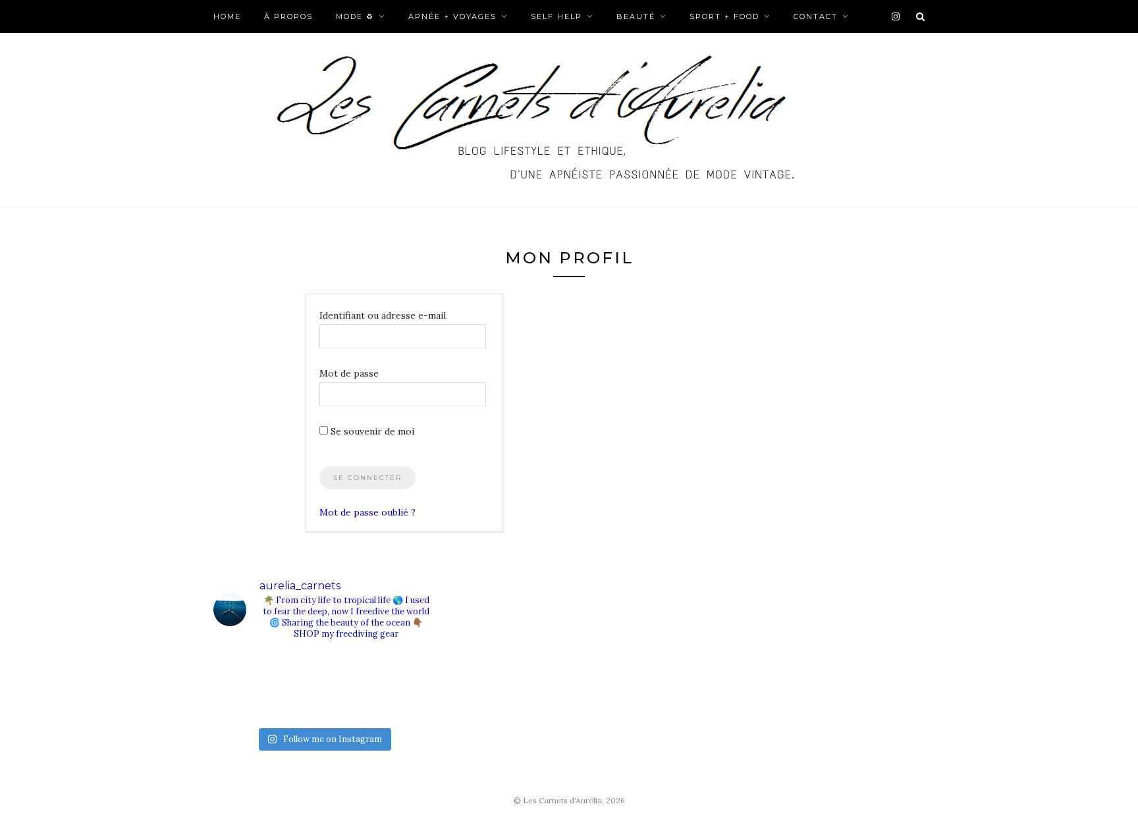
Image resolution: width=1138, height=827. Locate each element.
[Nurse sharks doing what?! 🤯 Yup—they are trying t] (405, 702)
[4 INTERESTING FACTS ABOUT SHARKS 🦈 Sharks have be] (240, 671)
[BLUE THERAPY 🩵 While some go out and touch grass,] (350, 671)
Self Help (556, 16)
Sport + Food (724, 16)
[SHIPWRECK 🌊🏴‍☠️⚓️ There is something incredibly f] (350, 702)
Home (227, 16)
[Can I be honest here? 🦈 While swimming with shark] (240, 702)
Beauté (635, 16)
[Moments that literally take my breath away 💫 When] (295, 702)
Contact (816, 16)
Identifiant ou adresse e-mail (382, 315)
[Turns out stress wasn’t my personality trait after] (295, 671)
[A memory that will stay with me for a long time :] (405, 671)
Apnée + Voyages (452, 16)
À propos (288, 16)
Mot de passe (349, 373)
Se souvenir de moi (371, 431)
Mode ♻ (355, 16)
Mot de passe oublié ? (367, 512)
